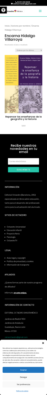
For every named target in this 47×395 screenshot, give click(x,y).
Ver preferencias (23, 384)
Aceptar (23, 370)
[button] (43, 343)
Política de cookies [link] (22, 391)
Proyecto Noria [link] (13, 233)
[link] (3, 10)
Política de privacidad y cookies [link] (20, 261)
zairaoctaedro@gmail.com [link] (16, 337)
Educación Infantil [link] (14, 230)
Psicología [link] (11, 237)
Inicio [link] (7, 25)
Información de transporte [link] (18, 264)
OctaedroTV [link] (12, 240)
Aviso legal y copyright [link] (16, 258)
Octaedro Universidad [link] (16, 226)
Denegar (23, 377)
